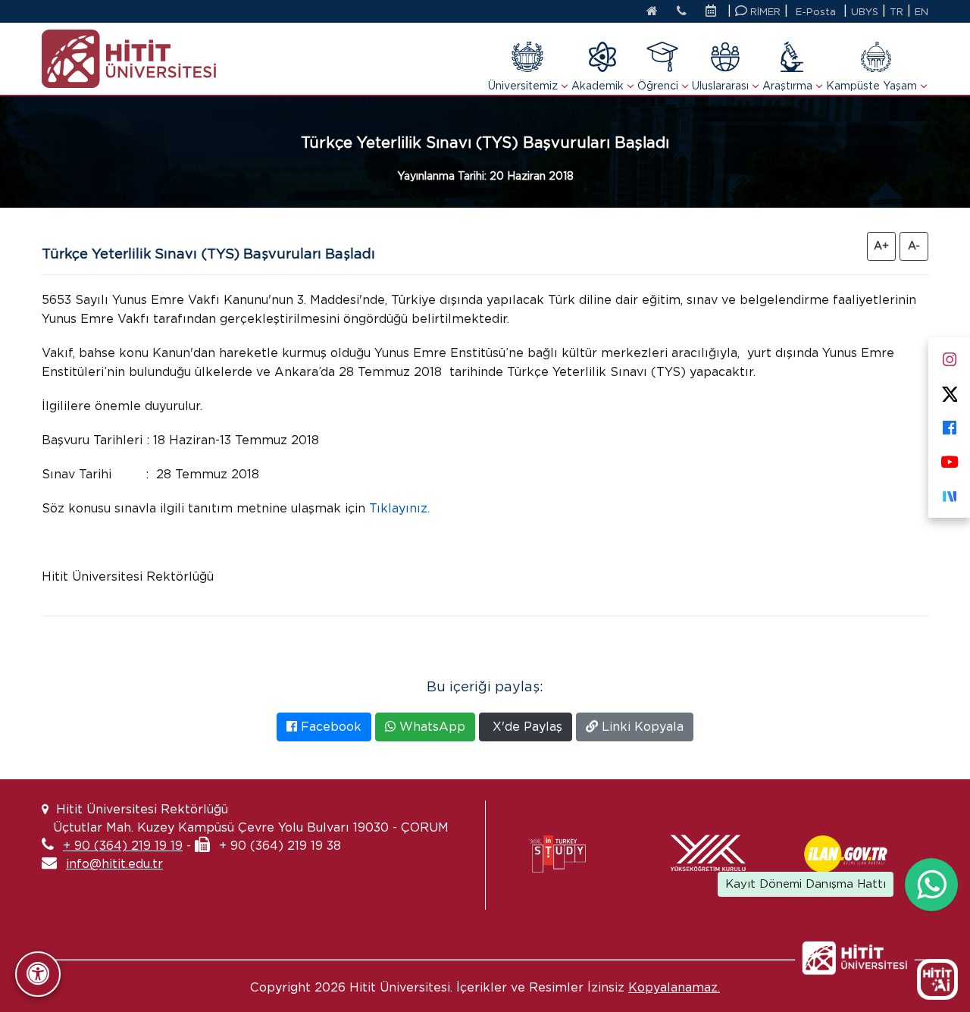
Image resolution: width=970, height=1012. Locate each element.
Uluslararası (720, 86)
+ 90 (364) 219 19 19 (123, 845)
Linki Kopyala (641, 726)
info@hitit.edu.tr (114, 864)
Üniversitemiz (523, 86)
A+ (881, 246)
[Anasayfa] (652, 12)
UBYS (864, 11)
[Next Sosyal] (949, 493)
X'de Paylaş (525, 726)
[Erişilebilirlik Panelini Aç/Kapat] (38, 974)
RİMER (764, 11)
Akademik (597, 86)
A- (914, 246)
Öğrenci (657, 86)
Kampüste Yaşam (871, 86)
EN (921, 11)
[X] (949, 391)
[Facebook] (949, 425)
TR (896, 11)
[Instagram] (949, 357)
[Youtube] (949, 459)
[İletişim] (682, 12)
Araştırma (787, 86)
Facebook (329, 726)
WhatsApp (430, 726)
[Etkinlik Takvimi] (715, 12)
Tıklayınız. (399, 508)
